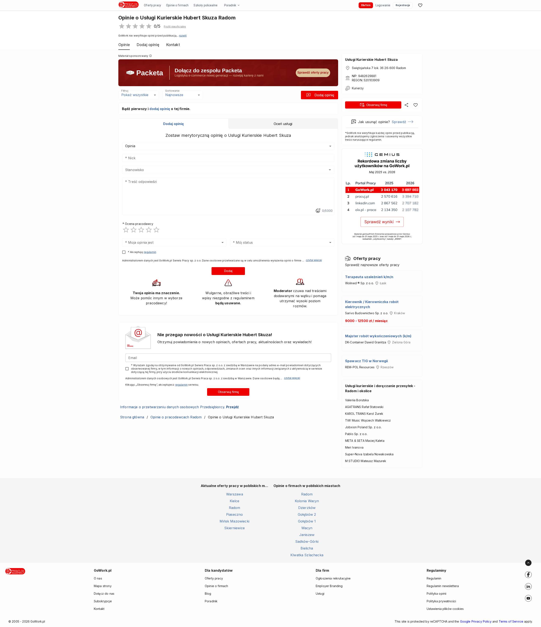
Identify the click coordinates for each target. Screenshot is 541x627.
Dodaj (228, 271)
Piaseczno (234, 514)
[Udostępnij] (406, 105)
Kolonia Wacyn (307, 501)
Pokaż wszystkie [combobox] (134, 95)
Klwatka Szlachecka (306, 555)
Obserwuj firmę (228, 392)
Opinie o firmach (177, 5)
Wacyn (307, 528)
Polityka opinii (436, 593)
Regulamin (434, 578)
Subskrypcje (103, 601)
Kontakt (99, 609)
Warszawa (234, 494)
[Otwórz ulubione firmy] (420, 5)
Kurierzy (358, 88)
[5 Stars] (156, 230)
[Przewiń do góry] (528, 563)
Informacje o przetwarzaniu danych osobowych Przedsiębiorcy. (179, 407)
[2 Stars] (133, 230)
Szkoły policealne (205, 5)
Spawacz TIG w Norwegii (366, 361)
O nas (98, 578)
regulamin (150, 252)
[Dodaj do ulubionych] (415, 105)
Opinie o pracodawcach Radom (176, 417)
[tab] (173, 124)
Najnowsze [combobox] (174, 95)
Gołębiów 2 (307, 514)
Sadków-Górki (307, 541)
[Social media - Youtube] (528, 598)
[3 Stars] (141, 230)
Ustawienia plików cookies (445, 609)
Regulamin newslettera (443, 586)
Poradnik (230, 5)
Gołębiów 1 (307, 521)
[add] (528, 574)
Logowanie (383, 5)
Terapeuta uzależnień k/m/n (369, 277)
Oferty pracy (152, 5)
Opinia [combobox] (130, 146)
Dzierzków (307, 508)
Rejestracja (403, 5)
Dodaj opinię (324, 95)
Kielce (234, 501)
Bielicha (307, 548)
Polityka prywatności (441, 601)
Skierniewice (234, 528)
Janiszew (306, 535)
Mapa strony (103, 586)
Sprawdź (399, 122)
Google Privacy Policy (476, 621)
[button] (175, 26)
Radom (234, 508)
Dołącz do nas (104, 593)
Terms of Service (511, 621)
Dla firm (365, 5)
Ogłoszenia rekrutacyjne (333, 578)
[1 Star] (126, 230)
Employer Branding (329, 586)
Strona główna (132, 417)
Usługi (320, 593)
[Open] (330, 170)
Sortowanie (172, 90)
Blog (208, 593)
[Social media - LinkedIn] (528, 586)
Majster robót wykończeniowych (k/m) (378, 336)
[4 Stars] (149, 230)
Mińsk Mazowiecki (234, 521)
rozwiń (183, 35)
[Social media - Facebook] (528, 574)
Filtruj (124, 90)
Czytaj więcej (314, 260)
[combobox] (222, 170)
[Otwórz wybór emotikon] (317, 210)
